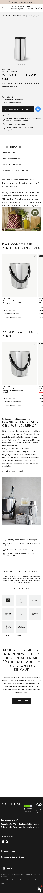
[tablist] (21, 159)
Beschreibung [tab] (9, 153)
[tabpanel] (21, 206)
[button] (18, 64)
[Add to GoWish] (38, 109)
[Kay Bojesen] (8, 614)
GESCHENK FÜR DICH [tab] (13, 147)
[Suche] (36, 8)
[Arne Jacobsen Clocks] (35, 614)
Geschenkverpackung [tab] (12, 165)
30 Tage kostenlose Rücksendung (24, 2)
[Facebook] (3, 842)
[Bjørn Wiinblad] (8, 627)
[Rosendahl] (35, 600)
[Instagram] (7, 842)
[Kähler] (8, 600)
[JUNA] (21, 627)
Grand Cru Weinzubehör (13, 471)
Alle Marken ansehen (11, 636)
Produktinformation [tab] (12, 159)
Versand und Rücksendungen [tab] (15, 171)
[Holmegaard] (21, 614)
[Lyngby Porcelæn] (21, 600)
